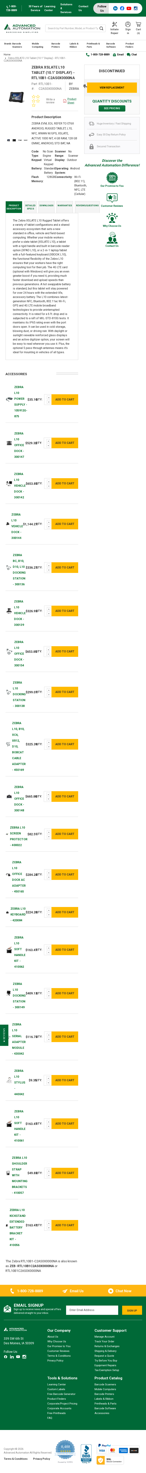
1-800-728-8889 (100, 54)
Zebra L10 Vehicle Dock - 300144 (17, 526)
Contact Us (83, 8)
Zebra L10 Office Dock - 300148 (19, 798)
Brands (7, 43)
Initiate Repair (114, 31)
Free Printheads (56, 1413)
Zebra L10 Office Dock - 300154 (19, 653)
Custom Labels (56, 1389)
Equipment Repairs (105, 1365)
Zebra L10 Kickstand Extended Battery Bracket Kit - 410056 (18, 1227)
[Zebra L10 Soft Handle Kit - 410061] (9, 1123)
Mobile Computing (37, 45)
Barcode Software (111, 45)
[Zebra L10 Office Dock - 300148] (9, 796)
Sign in (128, 31)
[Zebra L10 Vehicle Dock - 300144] (8, 523)
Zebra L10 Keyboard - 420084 (18, 914)
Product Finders (130, 45)
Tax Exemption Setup (107, 1370)
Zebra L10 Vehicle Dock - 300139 (20, 613)
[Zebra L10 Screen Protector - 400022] (7, 834)
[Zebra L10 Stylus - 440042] (9, 1080)
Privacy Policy (55, 1360)
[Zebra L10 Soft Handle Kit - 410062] (9, 949)
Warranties (65, 205)
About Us (52, 1336)
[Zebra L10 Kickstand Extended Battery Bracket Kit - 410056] (7, 1225)
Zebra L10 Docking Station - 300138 (19, 694)
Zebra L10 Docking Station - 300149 (19, 995)
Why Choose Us (56, 1341)
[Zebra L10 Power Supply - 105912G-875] (9, 399)
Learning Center (49, 8)
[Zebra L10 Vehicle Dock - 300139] (9, 610)
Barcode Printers (55, 45)
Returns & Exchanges (107, 1346)
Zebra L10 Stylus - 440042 (19, 1082)
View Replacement (112, 87)
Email (120, 54)
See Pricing (112, 108)
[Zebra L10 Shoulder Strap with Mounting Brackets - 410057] (8, 1173)
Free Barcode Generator (61, 1393)
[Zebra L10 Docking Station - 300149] (8, 993)
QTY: (39, 399)
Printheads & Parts (93, 45)
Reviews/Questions (87, 205)
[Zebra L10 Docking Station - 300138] (8, 691)
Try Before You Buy (106, 1360)
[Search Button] (101, 28)
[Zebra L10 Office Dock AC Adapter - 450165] (8, 874)
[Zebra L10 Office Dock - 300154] (9, 651)
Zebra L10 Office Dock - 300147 (19, 445)
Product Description (14, 207)
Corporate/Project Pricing (62, 1403)
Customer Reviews (58, 1351)
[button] (4, 1035)
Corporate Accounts (59, 1408)
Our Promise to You (59, 1346)
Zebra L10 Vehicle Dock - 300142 (20, 485)
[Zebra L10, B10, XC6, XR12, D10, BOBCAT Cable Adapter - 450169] (8, 744)
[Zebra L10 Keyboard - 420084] (7, 912)
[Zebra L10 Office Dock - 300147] (9, 442)
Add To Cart (64, 399)
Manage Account (104, 1336)
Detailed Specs (30, 207)
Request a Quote (104, 1355)
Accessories (102, 1413)
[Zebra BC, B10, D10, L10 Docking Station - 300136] (8, 567)
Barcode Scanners (17, 45)
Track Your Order (104, 1341)
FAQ (49, 1417)
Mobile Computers (105, 1389)
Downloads (46, 205)
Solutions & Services (66, 8)
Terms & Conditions (59, 1355)
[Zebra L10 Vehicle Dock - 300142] (9, 483)
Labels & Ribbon (74, 45)
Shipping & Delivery (105, 1351)
